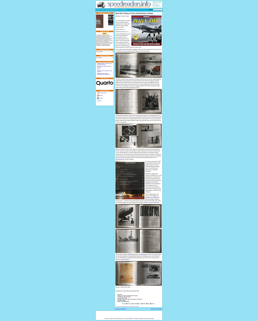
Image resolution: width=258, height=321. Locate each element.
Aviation (121, 306)
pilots (151, 82)
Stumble (144, 303)
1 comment (136, 306)
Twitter (100, 100)
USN (116, 149)
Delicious (153, 303)
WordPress (131, 318)
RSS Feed (101, 95)
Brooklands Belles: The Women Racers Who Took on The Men (104, 64)
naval (146, 190)
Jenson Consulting (150, 318)
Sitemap (136, 318)
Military (125, 306)
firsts (157, 202)
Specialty (119, 298)
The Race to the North (156, 309)
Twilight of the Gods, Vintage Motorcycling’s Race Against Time (103, 74)
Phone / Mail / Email (102, 92)
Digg (148, 303)
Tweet (124, 303)
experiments (143, 254)
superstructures (119, 159)
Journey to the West (120, 309)
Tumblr (139, 303)
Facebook (129, 303)
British (154, 195)
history (155, 197)
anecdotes (147, 182)
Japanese (147, 197)
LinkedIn (134, 303)
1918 (129, 254)
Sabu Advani (131, 306)
